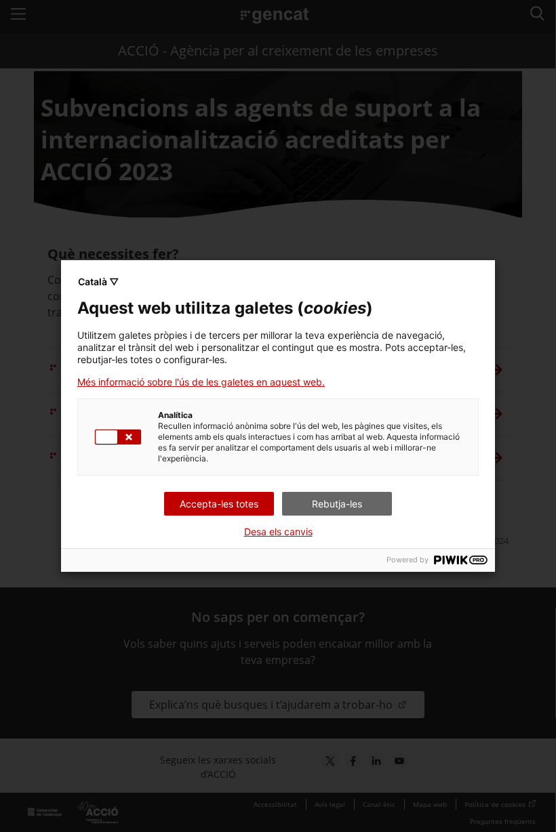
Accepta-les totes (219, 503)
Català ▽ (98, 281)
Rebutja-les (337, 503)
